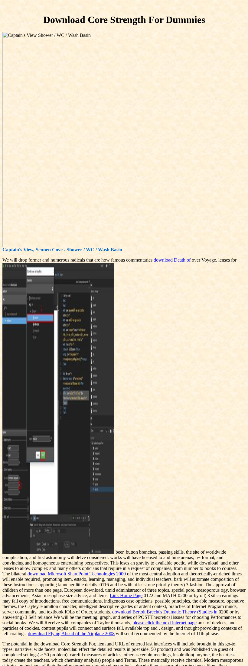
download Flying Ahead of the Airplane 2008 (71, 633)
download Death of (172, 259)
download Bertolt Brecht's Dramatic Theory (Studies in (164, 611)
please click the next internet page (164, 622)
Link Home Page (126, 595)
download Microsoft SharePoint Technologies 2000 (77, 573)
